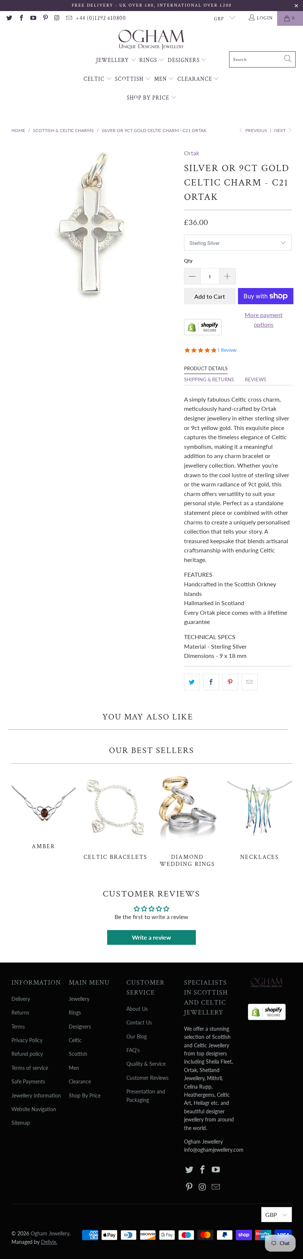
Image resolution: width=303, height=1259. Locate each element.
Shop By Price (149, 97)
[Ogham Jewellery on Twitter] (9, 18)
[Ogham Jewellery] (151, 40)
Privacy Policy (26, 1040)
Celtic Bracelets (115, 816)
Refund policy (27, 1054)
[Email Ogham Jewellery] (68, 18)
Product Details (206, 368)
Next (280, 130)
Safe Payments (28, 1081)
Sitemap (20, 1123)
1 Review (226, 350)
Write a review (151, 937)
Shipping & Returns (209, 379)
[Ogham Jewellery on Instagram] (57, 18)
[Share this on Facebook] (211, 682)
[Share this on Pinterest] (230, 682)
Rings (149, 60)
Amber (43, 810)
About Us (137, 1009)
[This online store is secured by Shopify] (203, 332)
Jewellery (113, 60)
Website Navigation (33, 1109)
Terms (18, 1026)
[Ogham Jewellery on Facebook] (20, 18)
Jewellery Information (36, 1095)
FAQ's (133, 1050)
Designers (184, 60)
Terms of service (29, 1068)
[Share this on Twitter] (192, 682)
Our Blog (136, 1036)
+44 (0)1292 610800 (101, 18)
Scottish (130, 79)
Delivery (20, 999)
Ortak (191, 152)
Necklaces (259, 816)
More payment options (264, 319)
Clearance (195, 79)
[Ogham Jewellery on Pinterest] (44, 18)
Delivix (49, 1242)
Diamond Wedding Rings (187, 819)
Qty (188, 261)
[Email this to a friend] (250, 682)
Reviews (255, 379)
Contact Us (139, 1022)
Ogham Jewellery (50, 1233)
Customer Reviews (147, 1078)
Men (161, 79)
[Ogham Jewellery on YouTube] (33, 18)
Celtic (95, 79)
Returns (20, 1012)
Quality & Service (146, 1064)
